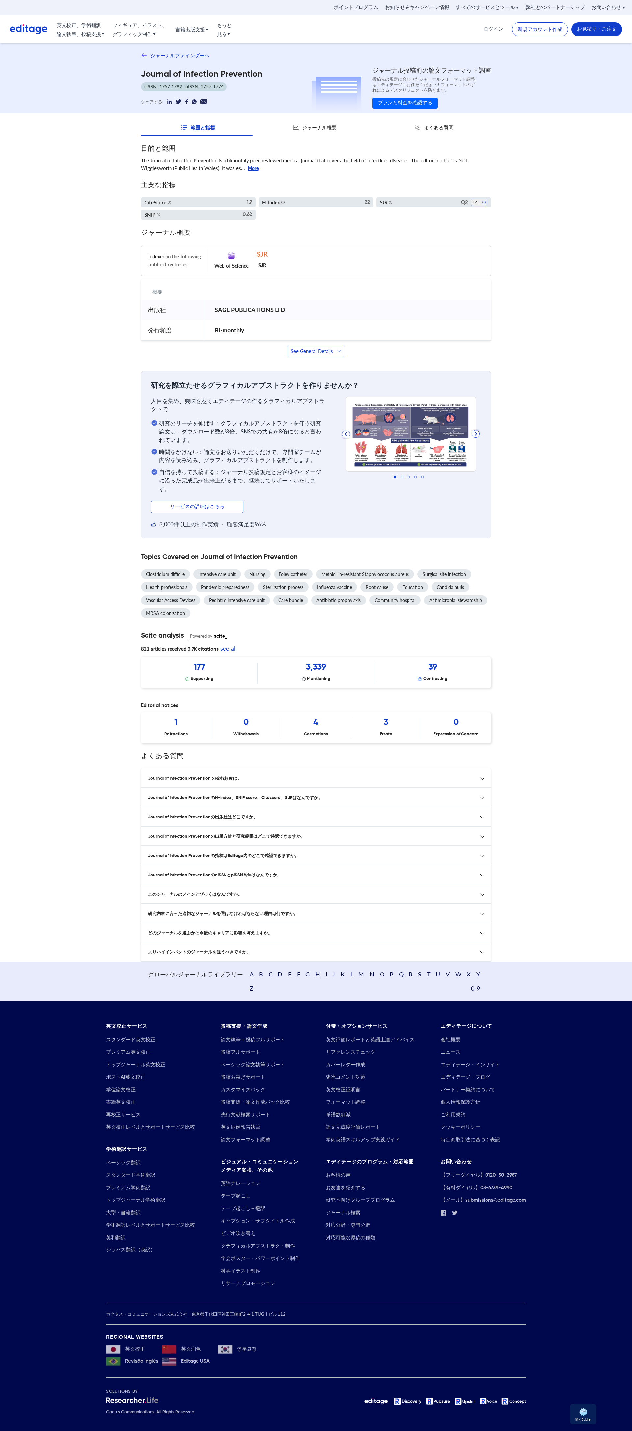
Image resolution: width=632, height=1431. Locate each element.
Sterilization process (283, 587)
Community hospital (395, 600)
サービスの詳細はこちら (197, 506)
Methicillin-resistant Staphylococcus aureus (365, 574)
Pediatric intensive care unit (237, 600)
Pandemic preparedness (225, 587)
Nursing (257, 574)
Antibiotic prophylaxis (338, 600)
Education (412, 587)
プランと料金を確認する (405, 102)
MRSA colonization (165, 613)
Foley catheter (293, 574)
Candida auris (450, 587)
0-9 (475, 988)
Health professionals (166, 587)
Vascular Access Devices (170, 600)
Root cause (377, 587)
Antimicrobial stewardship (455, 600)
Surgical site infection (444, 574)
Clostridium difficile (165, 574)
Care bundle (290, 600)
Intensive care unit (217, 574)
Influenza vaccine (334, 587)
